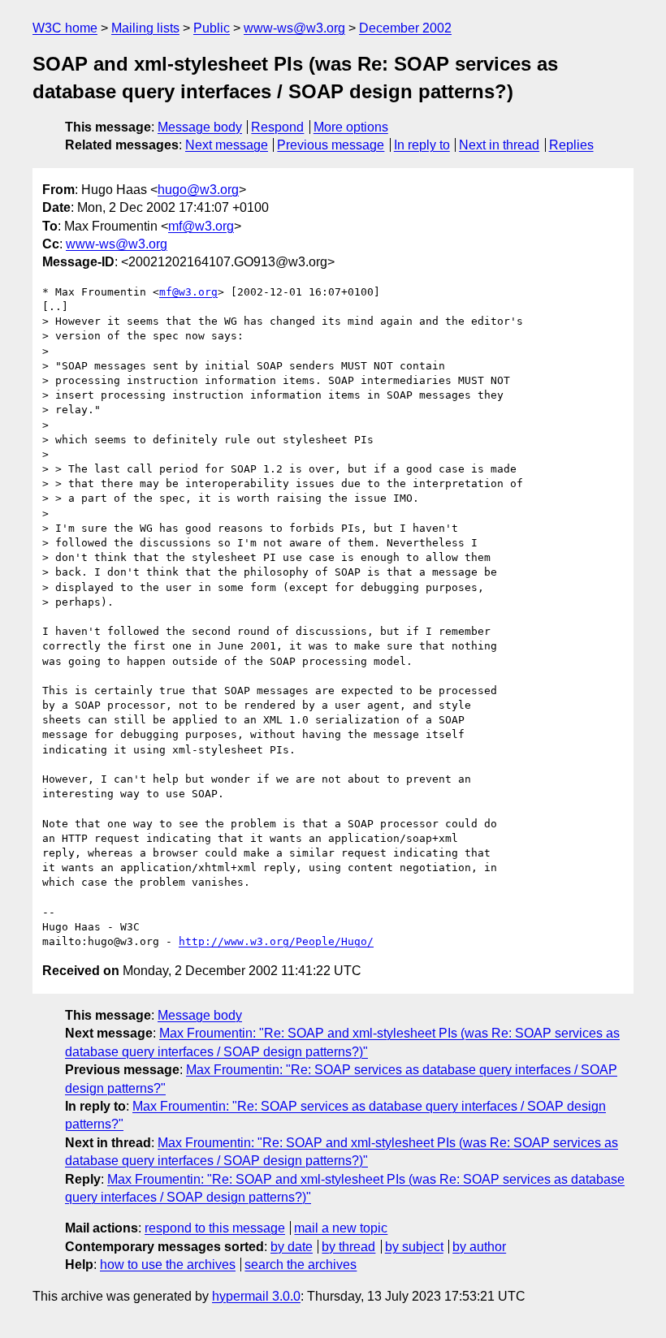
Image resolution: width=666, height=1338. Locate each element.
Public (211, 28)
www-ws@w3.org (294, 28)
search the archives (300, 1264)
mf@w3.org (201, 226)
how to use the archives (168, 1264)
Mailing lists (145, 28)
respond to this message (215, 1228)
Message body (200, 127)
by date (291, 1247)
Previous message (330, 145)
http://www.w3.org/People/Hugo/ (276, 941)
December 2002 (405, 28)
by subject (414, 1247)
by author (479, 1247)
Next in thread (499, 145)
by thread (348, 1247)
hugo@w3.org (198, 189)
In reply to (422, 145)
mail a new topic (340, 1228)
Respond (277, 127)
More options (351, 127)
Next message (226, 145)
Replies (571, 145)
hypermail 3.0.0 (256, 1296)
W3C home (64, 28)
